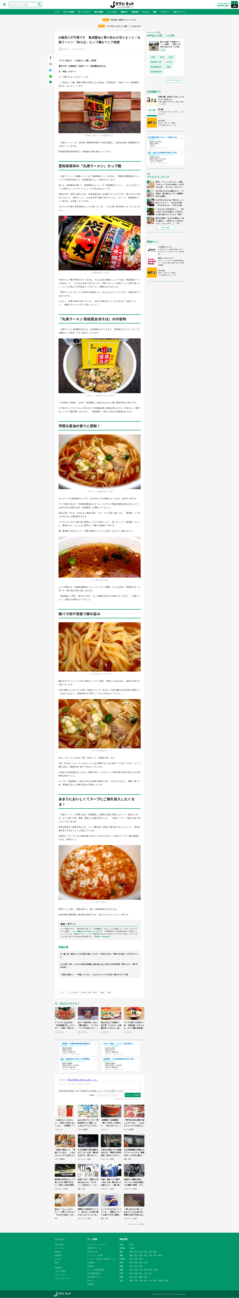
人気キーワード (179, 12)
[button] (4, 4)
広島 (145, 1273)
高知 (145, 1277)
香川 (136, 1277)
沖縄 (166, 1280)
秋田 (145, 1252)
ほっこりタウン (84, 12)
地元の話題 (98, 12)
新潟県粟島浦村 (156, 72)
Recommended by (133, 1224)
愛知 (109, 992)
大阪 (140, 1270)
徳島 (131, 1277)
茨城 (131, 1255)
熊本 (145, 1280)
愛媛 (140, 1277)
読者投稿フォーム (94, 1248)
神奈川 (160, 1255)
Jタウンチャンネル (62, 1278)
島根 (136, 1273)
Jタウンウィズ (60, 1275)
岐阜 (131, 1262)
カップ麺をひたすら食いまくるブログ (87, 931)
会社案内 (90, 1284)
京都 (136, 1270)
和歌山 (155, 1270)
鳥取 (131, 1273)
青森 (131, 1252)
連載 (154, 12)
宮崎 (155, 1280)
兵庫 (145, 1270)
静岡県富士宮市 (156, 62)
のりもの (145, 12)
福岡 (131, 1280)
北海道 (132, 1248)
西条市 (171, 57)
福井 (140, 1266)
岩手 (136, 1252)
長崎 (140, 1280)
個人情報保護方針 (94, 1273)
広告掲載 (90, 1262)
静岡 (136, 1262)
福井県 (162, 57)
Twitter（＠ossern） (102, 936)
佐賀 (136, 1280)
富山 (131, 1266)
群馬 (140, 1255)
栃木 (136, 1255)
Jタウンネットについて (96, 1244)
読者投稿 (135, 12)
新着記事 (58, 1268)
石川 (136, 1266)
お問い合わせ (92, 1252)
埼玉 (145, 1255)
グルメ (62, 992)
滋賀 (131, 1270)
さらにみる (165, 227)
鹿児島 (160, 1280)
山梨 (136, 1259)
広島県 (152, 57)
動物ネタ (124, 12)
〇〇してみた (112, 12)
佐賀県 (168, 67)
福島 (155, 1252)
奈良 (150, 1270)
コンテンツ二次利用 (95, 1255)
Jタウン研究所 (69, 12)
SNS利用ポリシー (94, 1277)
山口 (150, 1273)
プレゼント (164, 12)
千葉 (150, 1255)
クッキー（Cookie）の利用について (101, 1259)
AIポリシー (91, 1280)
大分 (150, 1280)
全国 (131, 1244)
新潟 (131, 1259)
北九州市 (169, 62)
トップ (56, 12)
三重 (145, 1262)
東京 (155, 1255)
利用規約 (90, 1266)
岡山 (140, 1273)
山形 (150, 1252)
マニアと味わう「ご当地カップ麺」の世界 (82, 992)
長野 (140, 1259)
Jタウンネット (122, 4)
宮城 (140, 1252)
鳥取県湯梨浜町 (156, 67)
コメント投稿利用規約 (96, 1270)
